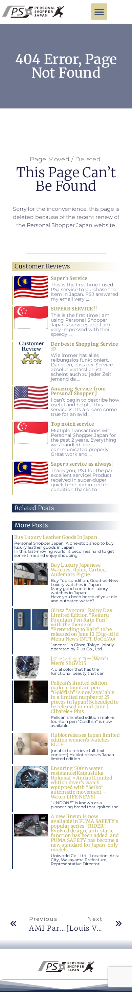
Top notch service (72, 424)
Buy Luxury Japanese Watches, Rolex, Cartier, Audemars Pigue (78, 570)
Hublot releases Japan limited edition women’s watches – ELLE (85, 740)
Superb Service (69, 278)
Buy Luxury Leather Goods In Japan (55, 537)
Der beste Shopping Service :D (84, 346)
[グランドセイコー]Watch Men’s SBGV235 (80, 660)
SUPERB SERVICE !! (74, 309)
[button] (99, 11)
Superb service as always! (82, 464)
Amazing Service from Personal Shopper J (78, 391)
